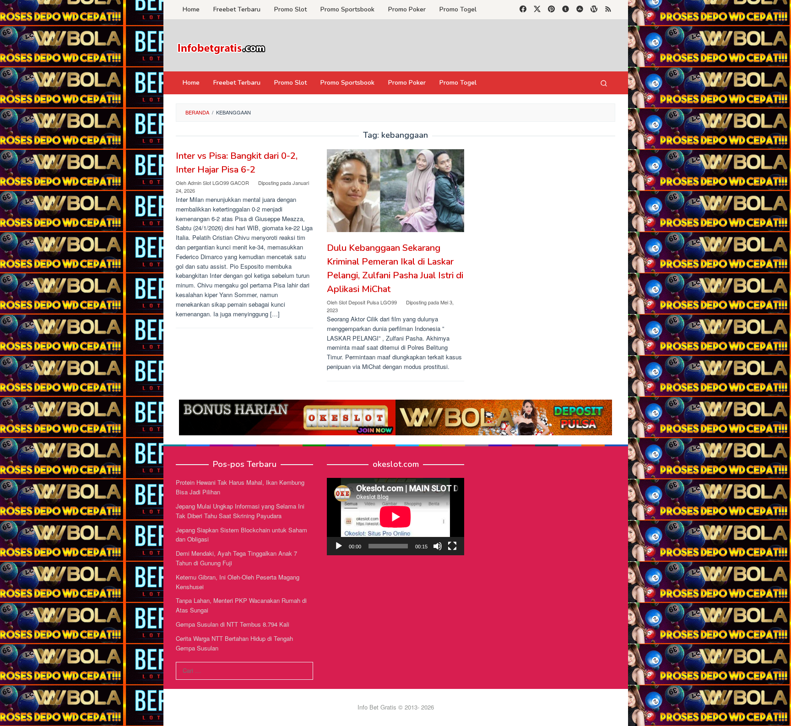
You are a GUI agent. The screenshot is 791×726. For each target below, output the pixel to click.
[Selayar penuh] (452, 546)
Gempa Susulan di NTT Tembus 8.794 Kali (232, 624)
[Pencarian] (603, 82)
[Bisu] (437, 546)
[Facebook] (523, 9)
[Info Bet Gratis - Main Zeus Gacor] (221, 47)
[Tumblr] (565, 9)
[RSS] (608, 9)
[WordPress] (594, 9)
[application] (395, 516)
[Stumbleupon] (580, 9)
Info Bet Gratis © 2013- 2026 (396, 707)
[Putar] (338, 546)
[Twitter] (537, 9)
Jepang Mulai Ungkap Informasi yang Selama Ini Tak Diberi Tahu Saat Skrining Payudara (240, 511)
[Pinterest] (551, 9)
